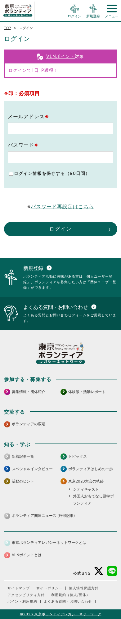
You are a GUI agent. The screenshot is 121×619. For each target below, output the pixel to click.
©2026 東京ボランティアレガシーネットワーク (60, 614)
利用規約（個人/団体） (70, 595)
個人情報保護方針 (84, 588)
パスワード (23, 145)
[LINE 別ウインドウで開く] (112, 571)
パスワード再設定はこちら (62, 206)
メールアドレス (28, 116)
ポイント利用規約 (22, 601)
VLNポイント (60, 56)
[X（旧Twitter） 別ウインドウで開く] (99, 571)
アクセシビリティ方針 (26, 595)
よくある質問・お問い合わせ (68, 601)
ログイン (60, 229)
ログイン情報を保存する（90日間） (52, 173)
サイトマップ (18, 588)
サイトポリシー (49, 588)
